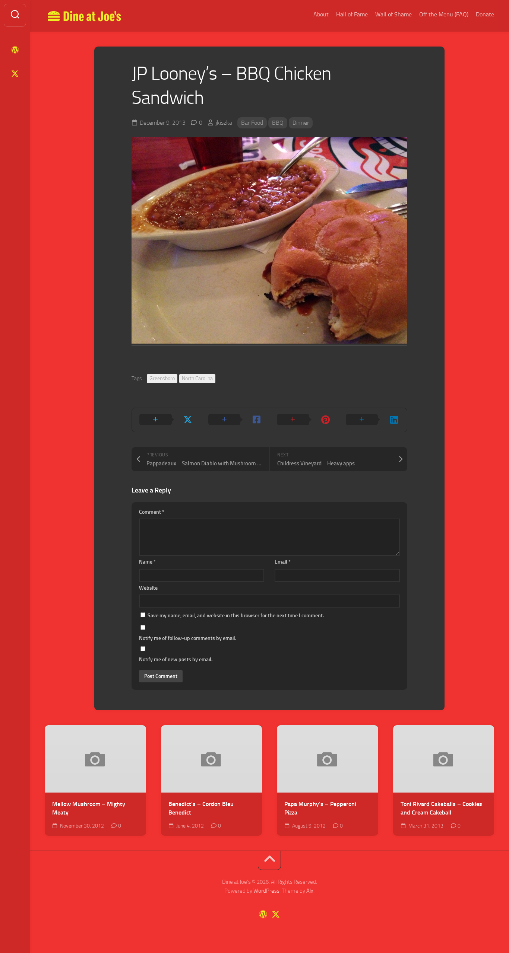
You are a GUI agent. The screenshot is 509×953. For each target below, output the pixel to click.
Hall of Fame (352, 14)
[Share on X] (166, 420)
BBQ (278, 122)
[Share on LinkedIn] (372, 420)
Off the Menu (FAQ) (443, 14)
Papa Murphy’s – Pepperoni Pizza (320, 808)
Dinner (301, 122)
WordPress (266, 890)
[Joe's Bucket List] (14, 49)
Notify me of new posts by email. (175, 659)
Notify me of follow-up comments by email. (187, 638)
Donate (485, 14)
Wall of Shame (393, 14)
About (321, 14)
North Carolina (197, 378)
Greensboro (162, 378)
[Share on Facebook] (235, 420)
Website (148, 588)
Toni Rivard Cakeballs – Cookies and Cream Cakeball (441, 808)
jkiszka (224, 122)
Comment (151, 512)
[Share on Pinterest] (303, 420)
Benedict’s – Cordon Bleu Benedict (201, 808)
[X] (14, 73)
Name (147, 562)
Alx (309, 890)
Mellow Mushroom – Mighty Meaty (88, 808)
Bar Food (252, 122)
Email (283, 562)
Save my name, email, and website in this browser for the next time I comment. (236, 615)
